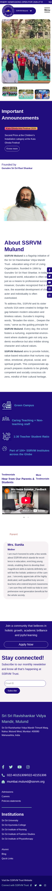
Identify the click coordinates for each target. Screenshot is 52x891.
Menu (47, 10)
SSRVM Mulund (22, 11)
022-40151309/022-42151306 (26, 775)
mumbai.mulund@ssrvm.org (26, 781)
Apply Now (26, 644)
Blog (4, 854)
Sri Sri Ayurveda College (14, 825)
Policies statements (11, 801)
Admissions (7, 792)
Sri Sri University (10, 820)
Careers (6, 796)
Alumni (5, 849)
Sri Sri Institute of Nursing (14, 829)
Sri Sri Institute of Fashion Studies (18, 834)
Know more (17, 141)
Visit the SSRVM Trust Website (17, 880)
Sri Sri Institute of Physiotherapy (17, 839)
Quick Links (7, 858)
